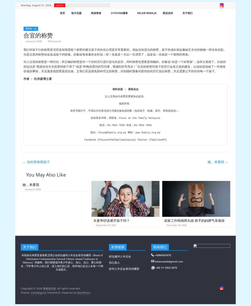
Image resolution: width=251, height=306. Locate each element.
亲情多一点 (30, 28)
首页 (62, 13)
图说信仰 (168, 13)
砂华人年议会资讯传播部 (124, 269)
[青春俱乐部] (25, 13)
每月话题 (76, 13)
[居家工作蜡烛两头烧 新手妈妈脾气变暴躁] (196, 183)
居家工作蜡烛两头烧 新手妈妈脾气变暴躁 (194, 220)
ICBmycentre (54, 41)
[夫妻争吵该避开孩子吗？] (126, 183)
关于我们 (187, 13)
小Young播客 (119, 13)
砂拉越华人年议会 (120, 256)
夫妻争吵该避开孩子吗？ (111, 220)
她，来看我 (218, 162)
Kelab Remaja (147, 13)
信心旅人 (114, 262)
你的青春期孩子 (36, 162)
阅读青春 (96, 13)
